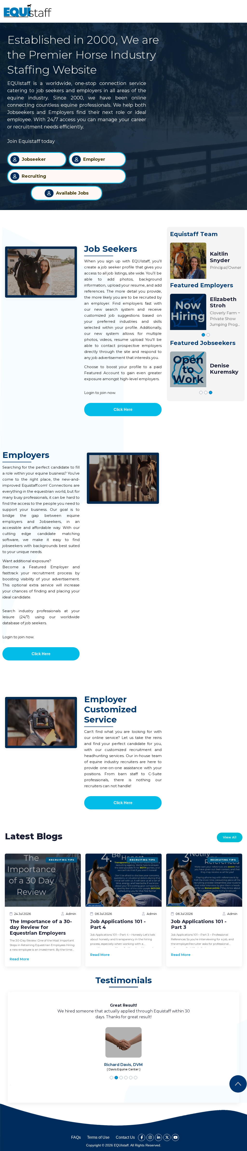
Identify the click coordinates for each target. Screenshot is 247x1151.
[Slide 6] (135, 1077)
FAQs (76, 1137)
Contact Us (125, 1137)
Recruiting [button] (34, 176)
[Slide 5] (130, 1077)
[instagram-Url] (150, 1137)
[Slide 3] (210, 392)
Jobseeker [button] (34, 159)
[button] (28, 11)
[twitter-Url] (167, 1137)
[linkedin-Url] (158, 1137)
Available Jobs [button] (72, 193)
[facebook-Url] (141, 1137)
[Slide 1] (203, 335)
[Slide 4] (126, 1077)
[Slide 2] (208, 335)
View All (229, 837)
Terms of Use (98, 1137)
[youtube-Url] (175, 1137)
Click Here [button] (123, 409)
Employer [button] (94, 159)
